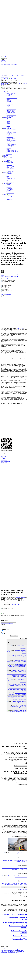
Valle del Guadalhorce (11, 115)
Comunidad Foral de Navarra (13, 146)
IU (7, 177)
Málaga (5, 91)
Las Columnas (10, 198)
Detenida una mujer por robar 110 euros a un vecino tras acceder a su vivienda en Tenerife (18, 711)
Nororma (8, 107)
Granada (8, 122)
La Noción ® (3, 949)
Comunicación (4, 460)
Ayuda (13, 949)
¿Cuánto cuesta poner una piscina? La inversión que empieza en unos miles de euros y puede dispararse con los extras (17, 666)
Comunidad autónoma (5, 461)
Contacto (15, 950)
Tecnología (9, 191)
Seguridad (5, 161)
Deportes (5, 156)
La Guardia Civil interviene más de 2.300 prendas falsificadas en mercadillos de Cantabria (17, 657)
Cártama (8, 95)
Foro (5, 78)
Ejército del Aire (10, 169)
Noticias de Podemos (20, 936)
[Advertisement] (14, 14)
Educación (9, 187)
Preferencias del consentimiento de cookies (10, 952)
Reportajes (9, 195)
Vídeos (23, 83)
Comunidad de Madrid (11, 144)
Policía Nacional (10, 166)
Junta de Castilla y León (6, 458)
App (7, 78)
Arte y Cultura (6, 157)
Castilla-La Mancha (11, 138)
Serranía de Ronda (10, 111)
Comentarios (10, 278)
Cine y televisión (10, 193)
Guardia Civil (9, 167)
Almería (8, 118)
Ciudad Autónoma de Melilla (13, 151)
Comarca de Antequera (11, 96)
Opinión (5, 194)
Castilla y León (10, 137)
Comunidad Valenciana (12, 140)
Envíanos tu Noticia (8, 950)
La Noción (3, 75)
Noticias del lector (10, 196)
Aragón (8, 130)
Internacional (9, 154)
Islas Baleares (9, 133)
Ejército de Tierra (10, 171)
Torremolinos (9, 113)
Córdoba (8, 121)
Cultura (8, 160)
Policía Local (9, 165)
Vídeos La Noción (4, 83)
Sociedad (5, 183)
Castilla (2, 457)
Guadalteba (9, 101)
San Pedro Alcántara (13, 83)
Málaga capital (10, 104)
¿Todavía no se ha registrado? (7, 623)
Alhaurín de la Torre (11, 93)
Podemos (8, 174)
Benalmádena (9, 94)
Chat (2, 78)
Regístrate (3, 60)
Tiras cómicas (9, 199)
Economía (5, 155)
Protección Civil (10, 162)
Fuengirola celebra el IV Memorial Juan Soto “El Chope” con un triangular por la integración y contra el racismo (16, 675)
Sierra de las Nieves (11, 112)
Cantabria (9, 135)
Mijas (8, 106)
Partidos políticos (10, 182)
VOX (8, 176)
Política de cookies (20, 951)
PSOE (8, 180)
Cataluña (8, 139)
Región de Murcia (10, 145)
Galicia (8, 143)
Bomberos (9, 163)
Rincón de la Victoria (11, 109)
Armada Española (10, 168)
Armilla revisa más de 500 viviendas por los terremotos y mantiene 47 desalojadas (17, 685)
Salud (8, 185)
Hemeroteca (7, 84)
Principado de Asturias (11, 132)
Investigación (9, 188)
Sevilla (8, 127)
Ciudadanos (9, 173)
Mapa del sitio (19, 949)
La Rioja (8, 149)
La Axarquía (9, 102)
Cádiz (8, 120)
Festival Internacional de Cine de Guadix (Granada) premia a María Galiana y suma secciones (17, 689)
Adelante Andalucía (11, 178)
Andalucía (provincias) (11, 129)
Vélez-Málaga (10, 116)
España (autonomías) (11, 152)
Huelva (8, 123)
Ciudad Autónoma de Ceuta (12, 150)
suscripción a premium (16, 604)
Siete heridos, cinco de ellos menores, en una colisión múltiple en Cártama (16, 661)
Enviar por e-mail (4, 293)
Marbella (8, 105)
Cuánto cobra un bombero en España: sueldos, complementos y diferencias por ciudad (16, 652)
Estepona (8, 99)
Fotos (20, 83)
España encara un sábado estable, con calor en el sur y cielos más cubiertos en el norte (18, 706)
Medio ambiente (10, 189)
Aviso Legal (20, 950)
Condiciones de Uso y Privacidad (8, 951)
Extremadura (9, 141)
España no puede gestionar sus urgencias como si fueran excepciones (18, 671)
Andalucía (5, 117)
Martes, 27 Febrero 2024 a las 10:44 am (9, 276)
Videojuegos (9, 190)
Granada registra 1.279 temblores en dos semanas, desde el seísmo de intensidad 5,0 (16, 647)
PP (7, 179)
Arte (7, 159)
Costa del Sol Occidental (12, 98)
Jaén (7, 124)
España (5, 128)
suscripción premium (20, 597)
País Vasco (9, 148)
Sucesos (8, 184)
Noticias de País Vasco (19, 939)
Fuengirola (9, 100)
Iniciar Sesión (3, 61)
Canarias (8, 134)
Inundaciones (3, 456)
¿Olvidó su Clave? (4, 627)
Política (5, 172)
